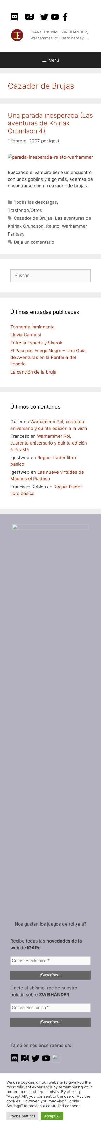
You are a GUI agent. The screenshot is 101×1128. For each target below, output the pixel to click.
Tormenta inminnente (32, 326)
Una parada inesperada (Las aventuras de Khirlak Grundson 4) (50, 123)
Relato (52, 226)
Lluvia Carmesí (25, 334)
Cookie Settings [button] (22, 1116)
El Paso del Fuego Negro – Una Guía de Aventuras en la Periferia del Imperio (48, 357)
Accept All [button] (52, 1116)
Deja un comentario (34, 242)
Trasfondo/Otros (25, 210)
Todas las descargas (35, 202)
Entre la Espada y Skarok (36, 342)
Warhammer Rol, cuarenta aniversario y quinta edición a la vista (48, 443)
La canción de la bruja (33, 372)
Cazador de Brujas (33, 218)
